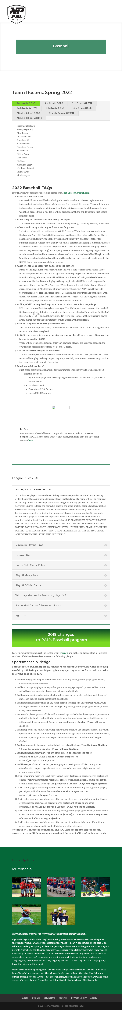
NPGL (24, 429)
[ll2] (26, 896)
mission (64, 653)
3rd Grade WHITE (27, 108)
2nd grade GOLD (26, 103)
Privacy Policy (79, 998)
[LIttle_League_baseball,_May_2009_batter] (26, 924)
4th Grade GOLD (55, 108)
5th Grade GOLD (82, 108)
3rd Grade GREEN (82, 103)
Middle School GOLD (28, 113)
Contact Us (49, 998)
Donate (36, 998)
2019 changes (61, 634)
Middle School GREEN (61, 113)
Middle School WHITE (29, 118)
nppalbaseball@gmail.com (76, 193)
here (30, 440)
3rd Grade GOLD (53, 103)
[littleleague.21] (61, 896)
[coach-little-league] (95, 896)
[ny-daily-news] (61, 924)
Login (93, 998)
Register (62, 998)
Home (25, 998)
